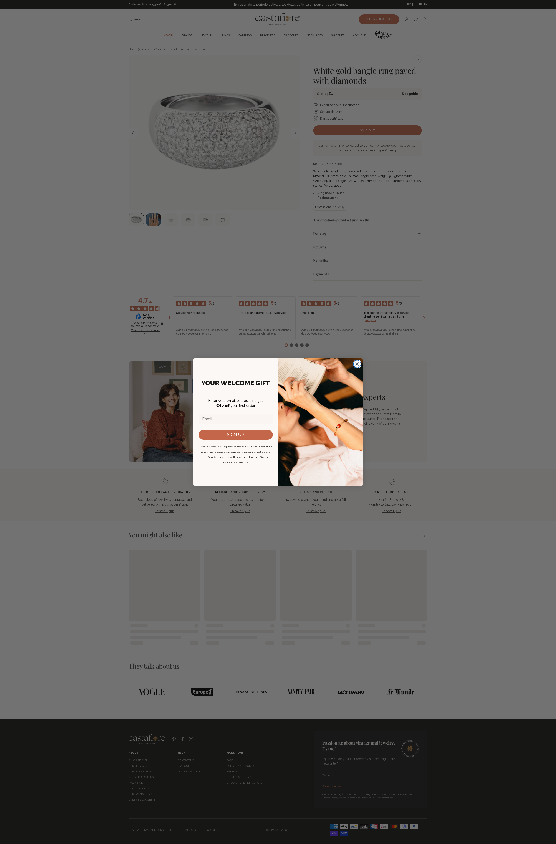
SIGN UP (235, 434)
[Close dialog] (357, 364)
